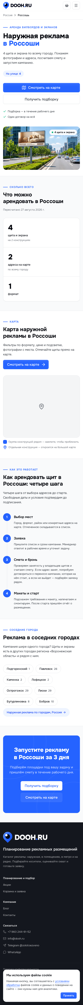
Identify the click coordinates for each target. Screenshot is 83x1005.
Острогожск (18, 691)
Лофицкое (40, 680)
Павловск (48, 669)
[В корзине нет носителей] (67, 5)
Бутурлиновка (18, 701)
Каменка (14, 680)
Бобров (46, 701)
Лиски (45, 691)
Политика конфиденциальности (21, 969)
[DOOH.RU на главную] (17, 5)
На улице (13, 73)
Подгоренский (18, 669)
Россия (7, 15)
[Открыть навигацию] (76, 5)
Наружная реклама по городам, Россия (34, 712)
